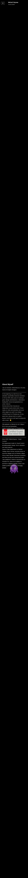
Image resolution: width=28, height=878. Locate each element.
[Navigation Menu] (3, 3)
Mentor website (13, 463)
